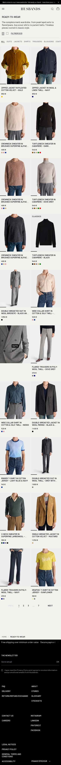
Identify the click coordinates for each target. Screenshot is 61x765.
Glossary (36, 696)
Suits (9, 41)
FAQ (3, 686)
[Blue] (5, 152)
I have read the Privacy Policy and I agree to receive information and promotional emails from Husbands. (30, 671)
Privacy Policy (9, 749)
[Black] (32, 264)
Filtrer (16, 33)
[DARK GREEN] (2, 543)
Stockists (36, 701)
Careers (6, 720)
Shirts (27, 41)
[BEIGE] (2, 152)
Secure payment (48, 642)
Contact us (7, 716)
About (34, 686)
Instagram (36, 716)
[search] (52, 9)
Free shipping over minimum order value (19, 642)
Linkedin (35, 720)
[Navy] (32, 96)
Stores (35, 691)
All (3, 41)
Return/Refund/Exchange (15, 696)
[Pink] (3, 152)
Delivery (6, 691)
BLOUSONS (49, 41)
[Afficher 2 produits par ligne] (7, 33)
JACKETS (18, 41)
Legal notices (9, 744)
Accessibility (8, 761)
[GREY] (34, 152)
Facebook (35, 730)
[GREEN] (38, 152)
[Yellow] (32, 598)
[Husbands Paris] (30, 9)
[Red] (40, 152)
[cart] (58, 9)
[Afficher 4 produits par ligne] (3, 33)
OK (57, 661)
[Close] (58, 2)
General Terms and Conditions (11, 755)
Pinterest (36, 725)
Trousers (37, 41)
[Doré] (2, 96)
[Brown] (32, 152)
